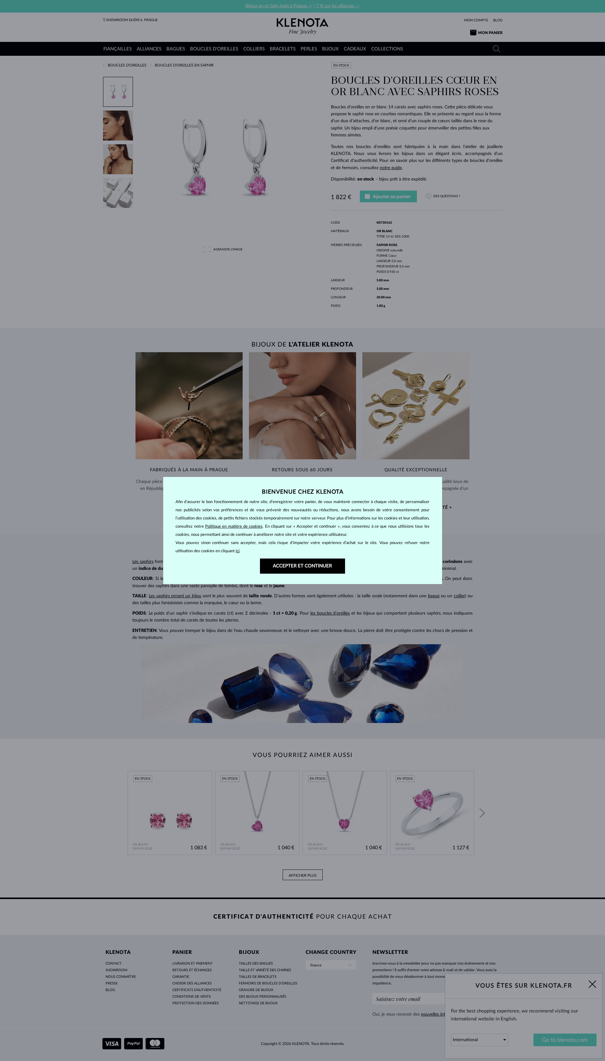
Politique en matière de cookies (233, 527)
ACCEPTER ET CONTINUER (302, 566)
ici (237, 551)
